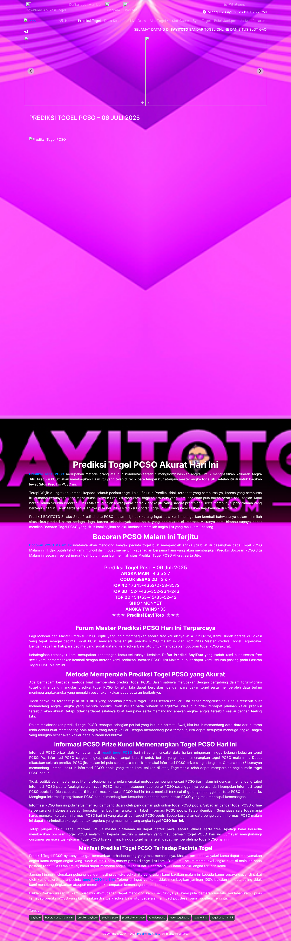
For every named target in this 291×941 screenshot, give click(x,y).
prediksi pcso (110, 917)
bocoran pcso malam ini (59, 917)
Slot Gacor (180, 21)
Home (69, 21)
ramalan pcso (157, 917)
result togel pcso (179, 917)
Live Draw (138, 21)
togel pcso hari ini (222, 917)
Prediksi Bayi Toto (148, 933)
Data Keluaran (115, 21)
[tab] (142, 102)
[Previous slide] (30, 71)
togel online (200, 917)
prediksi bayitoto (88, 917)
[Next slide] (260, 71)
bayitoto (36, 917)
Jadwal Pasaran (252, 21)
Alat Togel (158, 21)
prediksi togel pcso (133, 917)
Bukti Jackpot (225, 21)
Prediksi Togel (89, 21)
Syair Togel (202, 21)
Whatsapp (236, 4)
